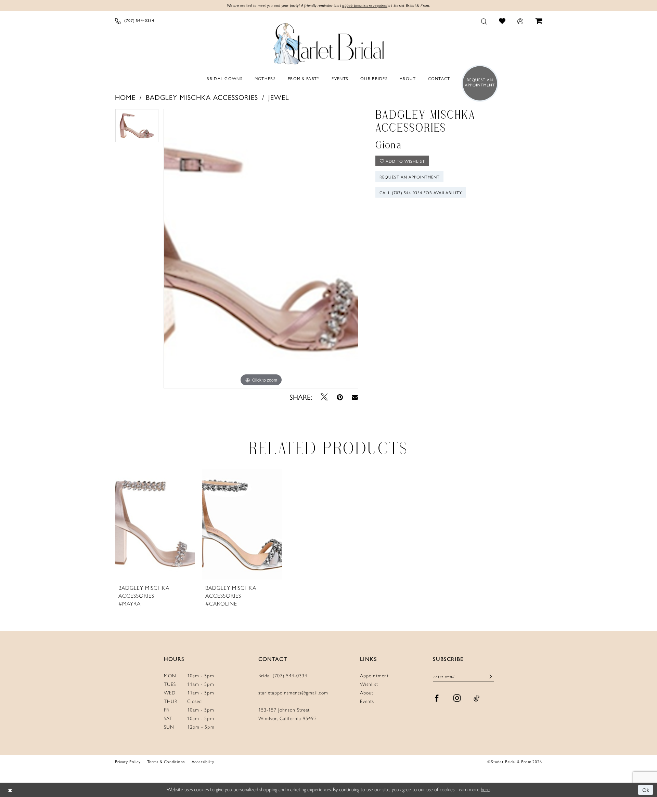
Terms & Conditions (165, 761)
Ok (646, 789)
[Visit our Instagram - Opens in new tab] (457, 698)
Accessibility (203, 761)
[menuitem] (134, 20)
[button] (520, 20)
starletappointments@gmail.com (293, 693)
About (366, 693)
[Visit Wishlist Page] (502, 20)
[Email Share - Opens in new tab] (354, 397)
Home (125, 97)
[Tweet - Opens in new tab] (324, 397)
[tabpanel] (137, 128)
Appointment (374, 676)
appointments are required (364, 5)
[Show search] (484, 20)
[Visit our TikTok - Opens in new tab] (476, 698)
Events (367, 701)
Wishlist (369, 684)
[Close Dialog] (10, 790)
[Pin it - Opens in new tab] (339, 397)
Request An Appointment (409, 177)
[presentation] (155, 524)
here (485, 789)
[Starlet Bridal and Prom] (328, 42)
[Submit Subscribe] (491, 676)
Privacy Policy (127, 761)
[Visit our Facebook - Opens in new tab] (437, 698)
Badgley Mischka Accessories (202, 97)
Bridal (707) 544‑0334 (283, 676)
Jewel (278, 97)
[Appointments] (477, 83)
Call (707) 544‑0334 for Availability (420, 192)
